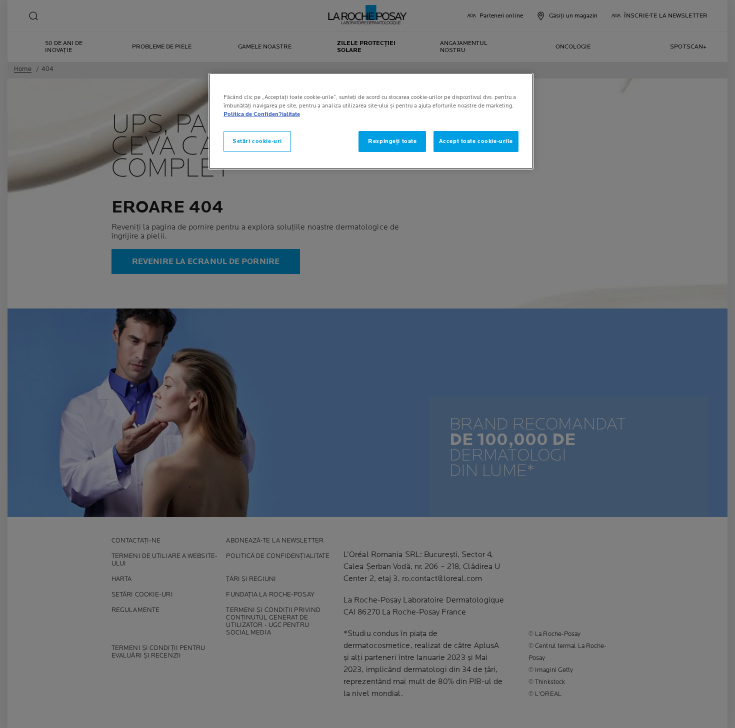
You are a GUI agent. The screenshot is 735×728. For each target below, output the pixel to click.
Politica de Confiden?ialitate (262, 114)
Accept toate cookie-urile (476, 141)
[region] (371, 121)
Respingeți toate (392, 141)
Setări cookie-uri (257, 141)
